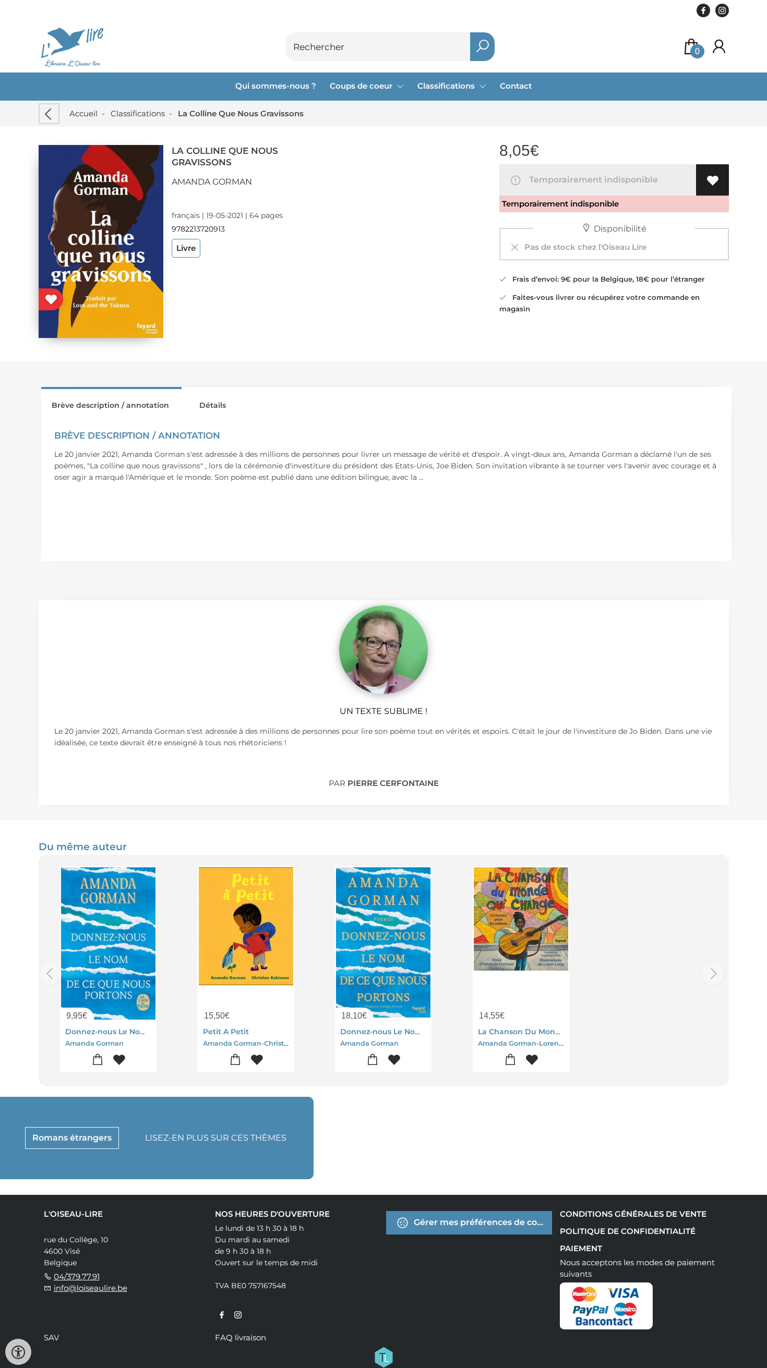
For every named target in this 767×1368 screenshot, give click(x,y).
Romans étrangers (72, 1138)
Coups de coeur (362, 86)
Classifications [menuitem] (447, 86)
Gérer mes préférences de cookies (482, 1222)
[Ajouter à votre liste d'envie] (712, 180)
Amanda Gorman (212, 182)
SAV (51, 1337)
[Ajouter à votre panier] (97, 1060)
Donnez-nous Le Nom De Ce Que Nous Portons (154, 1031)
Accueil (83, 113)
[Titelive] (383, 1356)
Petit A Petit (226, 1031)
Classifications (138, 113)
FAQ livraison (240, 1337)
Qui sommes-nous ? (275, 86)
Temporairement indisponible (591, 180)
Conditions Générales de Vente (633, 1214)
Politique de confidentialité (628, 1231)
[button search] (482, 46)
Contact (516, 86)
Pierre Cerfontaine (393, 783)
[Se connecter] (719, 47)
